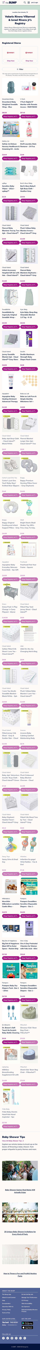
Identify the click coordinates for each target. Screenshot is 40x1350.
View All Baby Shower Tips (12, 1141)
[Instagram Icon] (12, 1338)
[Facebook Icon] (3, 1338)
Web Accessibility (27, 1303)
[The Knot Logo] (5, 1322)
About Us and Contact (8, 1297)
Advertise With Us (7, 1306)
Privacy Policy (6, 1309)
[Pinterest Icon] (16, 1338)
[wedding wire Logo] (12, 1325)
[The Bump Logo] (11, 2)
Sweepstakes (6, 1303)
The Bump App (6, 1294)
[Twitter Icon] (24, 1338)
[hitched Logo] (4, 1325)
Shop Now (10, 61)
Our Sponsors (26, 1306)
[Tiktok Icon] (7, 1338)
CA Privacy (25, 1300)
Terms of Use (6, 1312)
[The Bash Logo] (14, 1322)
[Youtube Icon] (20, 1338)
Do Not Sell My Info (27, 1294)
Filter (21, 69)
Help (3, 1300)
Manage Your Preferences (29, 1297)
